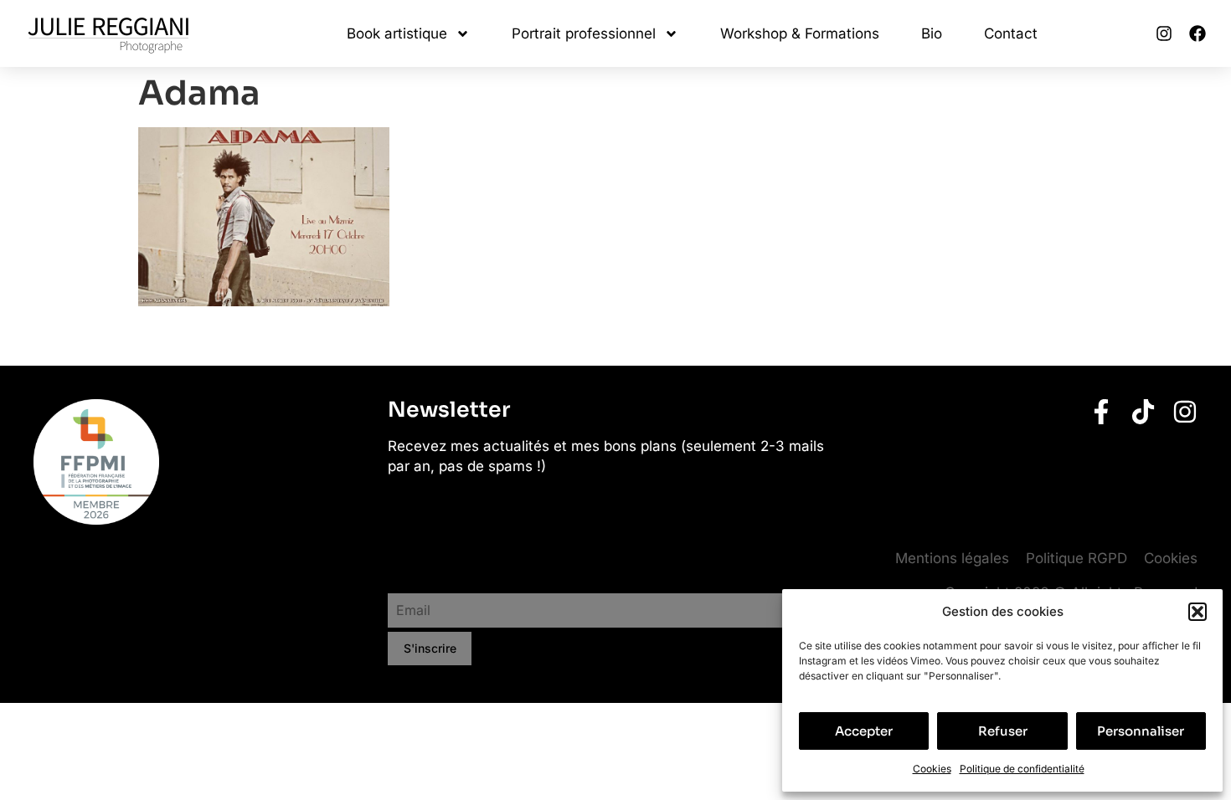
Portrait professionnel (584, 33)
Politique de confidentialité (1022, 768)
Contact (1011, 33)
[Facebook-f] (1101, 411)
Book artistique (397, 33)
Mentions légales (952, 558)
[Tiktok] (1143, 411)
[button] (1197, 611)
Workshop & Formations (799, 33)
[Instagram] (1164, 33)
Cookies (932, 768)
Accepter (864, 731)
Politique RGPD (1076, 558)
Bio (931, 33)
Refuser (1003, 731)
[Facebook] (1197, 33)
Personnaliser (1140, 731)
